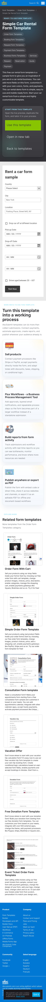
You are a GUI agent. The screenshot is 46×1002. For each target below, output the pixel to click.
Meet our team (29, 927)
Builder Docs (7, 924)
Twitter (5, 963)
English (26, 960)
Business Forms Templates (14, 56)
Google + (6, 966)
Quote (31, 61)
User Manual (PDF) (9, 927)
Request (7, 61)
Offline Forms (7, 939)
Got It (36, 994)
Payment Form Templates (14, 50)
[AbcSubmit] (4, 3)
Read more (20, 996)
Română (26, 963)
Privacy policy (28, 933)
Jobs (25, 924)
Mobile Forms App (9, 941)
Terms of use (28, 930)
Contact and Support (31, 918)
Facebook (6, 960)
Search (32, 3)
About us (26, 915)
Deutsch (26, 969)
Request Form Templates (14, 45)
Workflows (6, 930)
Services (33, 56)
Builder (5, 918)
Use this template (19, 125)
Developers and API (10, 921)
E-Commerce (7, 933)
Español (26, 966)
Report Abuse (28, 936)
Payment (7, 66)
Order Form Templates (26, 10)
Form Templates (8, 10)
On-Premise (7, 936)
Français (26, 972)
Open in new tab (18, 137)
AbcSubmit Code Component (9, 945)
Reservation (20, 61)
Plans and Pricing (30, 921)
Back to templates (19, 148)
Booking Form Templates (14, 40)
